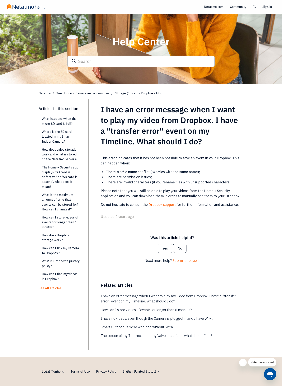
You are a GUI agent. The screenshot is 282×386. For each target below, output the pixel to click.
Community (238, 7)
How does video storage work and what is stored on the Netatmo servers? (60, 154)
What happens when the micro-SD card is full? (59, 121)
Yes (165, 248)
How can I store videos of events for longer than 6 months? (146, 310)
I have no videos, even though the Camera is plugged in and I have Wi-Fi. (157, 318)
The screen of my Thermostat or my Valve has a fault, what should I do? (156, 335)
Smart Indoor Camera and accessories (83, 93)
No (180, 248)
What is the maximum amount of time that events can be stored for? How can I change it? (60, 202)
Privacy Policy (106, 371)
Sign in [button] (267, 7)
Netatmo (45, 93)
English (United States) (140, 371)
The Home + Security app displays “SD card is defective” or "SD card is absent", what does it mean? (60, 177)
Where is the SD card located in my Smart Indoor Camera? (57, 137)
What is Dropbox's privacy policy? (60, 263)
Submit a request (186, 260)
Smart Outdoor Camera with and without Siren (137, 327)
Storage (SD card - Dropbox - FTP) (138, 93)
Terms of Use (80, 371)
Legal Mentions (53, 371)
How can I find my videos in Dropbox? (60, 276)
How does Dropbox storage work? (55, 237)
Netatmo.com (213, 7)
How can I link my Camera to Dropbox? (60, 250)
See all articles (50, 288)
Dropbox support (162, 204)
